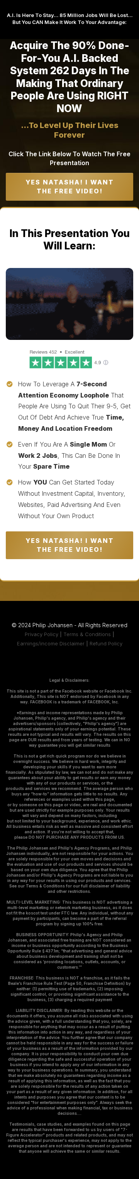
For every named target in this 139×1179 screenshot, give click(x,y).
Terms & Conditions (87, 634)
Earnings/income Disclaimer (51, 643)
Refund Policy (106, 643)
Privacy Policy (41, 634)
